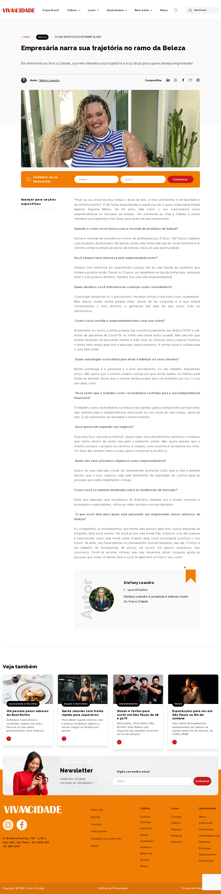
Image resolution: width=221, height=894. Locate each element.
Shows (144, 866)
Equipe (96, 816)
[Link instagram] (8, 824)
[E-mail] (190, 80)
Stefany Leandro (49, 80)
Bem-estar (142, 10)
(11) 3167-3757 (11, 846)
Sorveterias (206, 860)
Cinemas (145, 822)
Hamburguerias (209, 835)
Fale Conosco (99, 831)
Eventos (176, 816)
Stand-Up (146, 853)
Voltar (26, 37)
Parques (176, 835)
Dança (144, 834)
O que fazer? (51, 10)
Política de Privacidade (112, 888)
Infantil (176, 822)
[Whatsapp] (176, 80)
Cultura (72, 10)
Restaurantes (207, 854)
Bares (202, 816)
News (164, 10)
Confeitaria (206, 829)
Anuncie (96, 824)
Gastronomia (115, 10)
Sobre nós (97, 809)
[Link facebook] (21, 824)
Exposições (147, 840)
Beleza (42, 37)
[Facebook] (183, 80)
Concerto (145, 828)
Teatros (144, 859)
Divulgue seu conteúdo (106, 838)
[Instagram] (198, 80)
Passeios (176, 841)
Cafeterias (205, 822)
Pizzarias (205, 848)
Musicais (145, 847)
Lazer (92, 10)
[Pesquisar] (176, 10)
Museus (176, 829)
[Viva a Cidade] (19, 10)
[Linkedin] (168, 80)
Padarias (204, 841)
